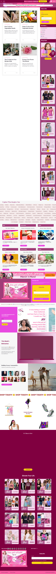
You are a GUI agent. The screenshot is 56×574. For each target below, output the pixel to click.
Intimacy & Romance (47, 215)
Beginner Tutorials (44, 217)
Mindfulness (51, 211)
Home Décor (7, 211)
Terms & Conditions (4, 572)
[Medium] (23, 549)
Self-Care (35, 204)
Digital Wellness (21, 215)
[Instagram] (10, 549)
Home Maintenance (21, 206)
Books (12, 304)
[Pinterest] (25, 549)
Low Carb (15, 215)
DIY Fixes (7, 206)
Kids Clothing (40, 304)
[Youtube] (16, 549)
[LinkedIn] (19, 549)
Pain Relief (47, 219)
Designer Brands (31, 211)
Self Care (7, 219)
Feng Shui (33, 219)
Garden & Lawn (25, 24)
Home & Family (7, 24)
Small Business (29, 215)
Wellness (38, 209)
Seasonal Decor (39, 211)
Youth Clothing (32, 305)
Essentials (26, 304)
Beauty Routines (30, 217)
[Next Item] (52, 319)
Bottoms (15, 304)
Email (42, 16)
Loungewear (46, 304)
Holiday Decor (32, 209)
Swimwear (23, 305)
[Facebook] (14, 549)
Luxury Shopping (47, 213)
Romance (23, 217)
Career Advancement (24, 209)
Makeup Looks (40, 213)
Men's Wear (50, 304)
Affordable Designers (22, 211)
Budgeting (45, 211)
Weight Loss (41, 204)
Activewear (7, 304)
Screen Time (43, 221)
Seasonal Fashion (40, 219)
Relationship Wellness (20, 204)
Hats (28, 304)
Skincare (43, 209)
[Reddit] (21, 549)
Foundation (21, 221)
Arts (47, 209)
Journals (36, 304)
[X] (12, 549)
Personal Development (37, 215)
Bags (10, 304)
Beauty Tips (12, 204)
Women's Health (48, 204)
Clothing (17, 304)
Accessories (3, 304)
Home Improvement (31, 206)
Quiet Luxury (12, 213)
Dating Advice (28, 213)
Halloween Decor (14, 219)
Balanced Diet (14, 211)
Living (43, 304)
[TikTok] (8, 549)
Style (4, 225)
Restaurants (37, 217)
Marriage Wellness (47, 206)
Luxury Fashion (21, 219)
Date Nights (28, 219)
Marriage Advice (10, 209)
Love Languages (14, 221)
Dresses (23, 304)
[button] (45, 22)
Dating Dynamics (36, 221)
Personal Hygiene (9, 217)
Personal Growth (39, 206)
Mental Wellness (29, 204)
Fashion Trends (28, 221)
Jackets (33, 304)
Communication (14, 206)
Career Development (20, 213)
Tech (26, 305)
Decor (20, 304)
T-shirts (29, 305)
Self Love (51, 217)
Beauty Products (17, 217)
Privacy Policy (12, 572)
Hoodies (30, 304)
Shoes (53, 304)
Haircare (33, 213)
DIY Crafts (17, 209)
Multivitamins (9, 215)
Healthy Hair (6, 213)
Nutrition (6, 204)
